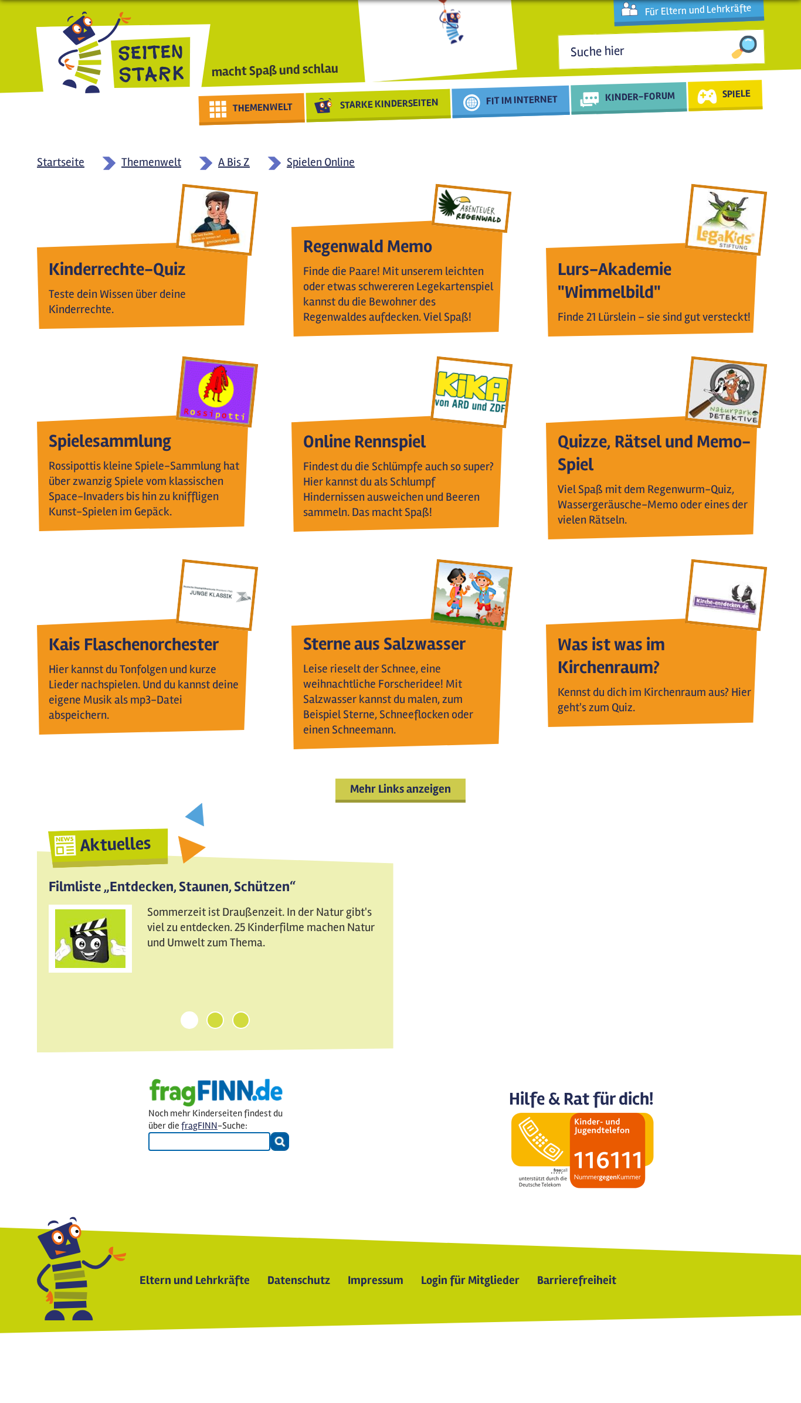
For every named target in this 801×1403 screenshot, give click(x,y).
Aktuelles (115, 845)
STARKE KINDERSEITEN (389, 103)
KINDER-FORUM (640, 96)
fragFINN (199, 1126)
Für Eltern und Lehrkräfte (698, 10)
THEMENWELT (263, 107)
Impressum (375, 1280)
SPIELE (736, 93)
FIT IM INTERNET (522, 100)
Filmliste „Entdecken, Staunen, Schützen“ (172, 886)
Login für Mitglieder (470, 1280)
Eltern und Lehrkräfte (195, 1280)
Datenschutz (298, 1280)
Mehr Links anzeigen (400, 789)
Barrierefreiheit (576, 1280)
